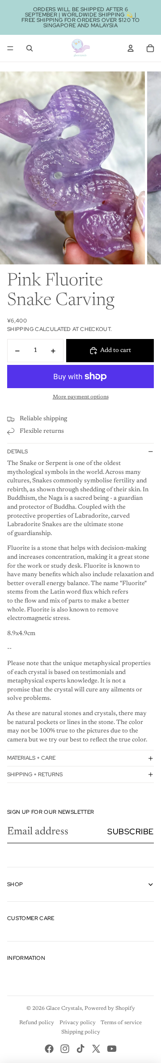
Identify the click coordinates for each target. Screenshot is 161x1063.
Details (17, 451)
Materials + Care (31, 758)
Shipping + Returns (35, 774)
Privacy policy (77, 1022)
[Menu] (10, 48)
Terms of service (121, 1022)
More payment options (81, 397)
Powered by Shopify (110, 1008)
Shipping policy (80, 1032)
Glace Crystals (64, 1008)
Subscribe (130, 831)
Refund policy (36, 1022)
